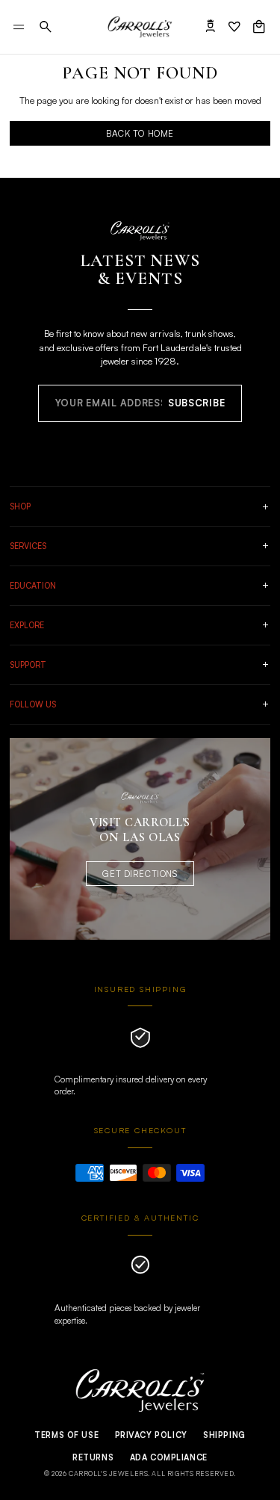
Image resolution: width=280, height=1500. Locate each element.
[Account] (210, 27)
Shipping (224, 1435)
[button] (45, 27)
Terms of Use (66, 1435)
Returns (92, 1457)
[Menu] (19, 27)
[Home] (140, 26)
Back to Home (140, 133)
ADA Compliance (169, 1457)
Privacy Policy (151, 1435)
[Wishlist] (234, 27)
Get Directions (139, 873)
